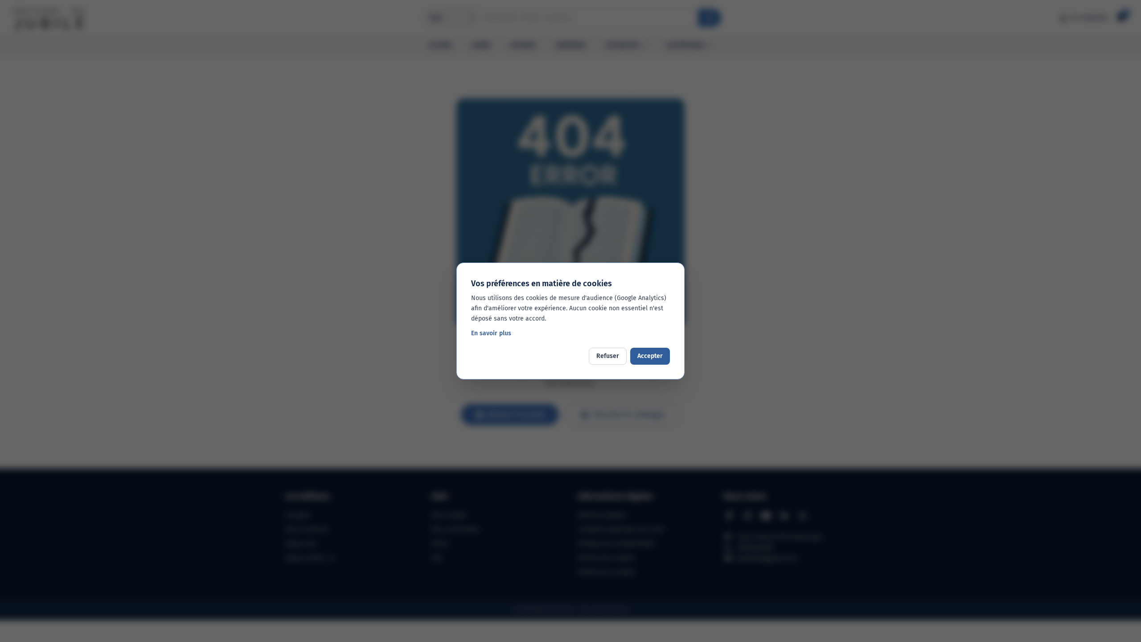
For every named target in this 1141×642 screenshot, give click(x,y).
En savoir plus (491, 333)
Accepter (650, 356)
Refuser (607, 356)
